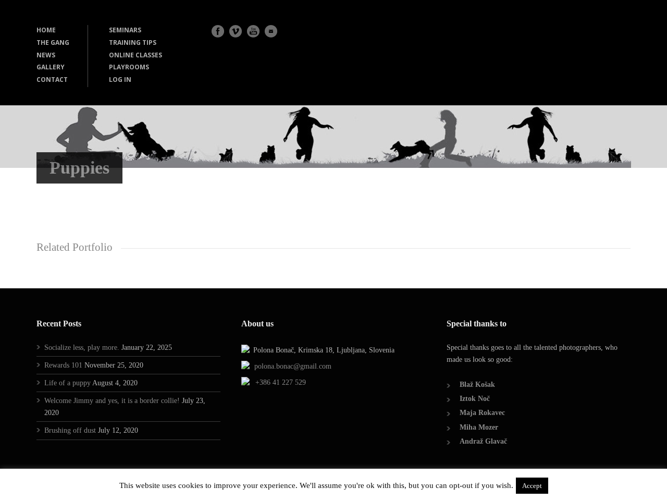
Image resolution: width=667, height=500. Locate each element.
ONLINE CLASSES (135, 55)
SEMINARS (125, 30)
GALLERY (50, 67)
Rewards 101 (63, 365)
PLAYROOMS (129, 67)
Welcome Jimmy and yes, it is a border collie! (112, 401)
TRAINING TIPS (132, 42)
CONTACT (52, 79)
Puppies (79, 167)
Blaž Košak (477, 384)
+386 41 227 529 (280, 382)
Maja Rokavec (482, 413)
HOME (46, 30)
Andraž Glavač (483, 441)
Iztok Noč (475, 399)
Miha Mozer (479, 427)
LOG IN (120, 79)
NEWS (45, 55)
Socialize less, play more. (81, 347)
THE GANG (52, 42)
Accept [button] (532, 486)
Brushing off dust (70, 430)
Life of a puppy (67, 383)
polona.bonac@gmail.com (292, 366)
